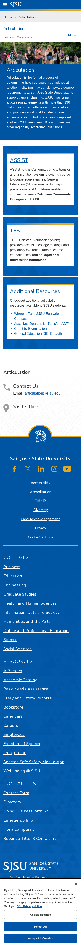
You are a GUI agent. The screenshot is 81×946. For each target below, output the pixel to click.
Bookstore (13, 707)
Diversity (40, 510)
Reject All (40, 926)
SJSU (16, 4)
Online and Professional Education (36, 630)
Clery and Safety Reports (27, 698)
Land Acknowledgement (40, 519)
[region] (40, 912)
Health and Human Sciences (30, 603)
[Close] (76, 883)
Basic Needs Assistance (25, 689)
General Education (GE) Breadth (38, 333)
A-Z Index (12, 671)
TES (15, 230)
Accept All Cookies (40, 938)
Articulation (13, 28)
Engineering (14, 585)
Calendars (13, 716)
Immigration (14, 753)
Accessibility (40, 482)
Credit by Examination (30, 328)
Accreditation (40, 492)
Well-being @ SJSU (21, 771)
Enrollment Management (18, 37)
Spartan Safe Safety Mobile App (33, 762)
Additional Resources (35, 291)
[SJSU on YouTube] (67, 469)
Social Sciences (17, 649)
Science (10, 640)
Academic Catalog (20, 680)
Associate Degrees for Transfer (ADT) (41, 323)
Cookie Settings (40, 537)
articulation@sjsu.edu (43, 393)
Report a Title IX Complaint (29, 838)
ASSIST (19, 160)
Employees (14, 734)
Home (7, 17)
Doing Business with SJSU (28, 811)
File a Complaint (18, 829)
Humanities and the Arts (27, 621)
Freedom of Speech (21, 743)
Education (12, 576)
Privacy (40, 528)
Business (11, 567)
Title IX (40, 500)
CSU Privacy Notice (29, 906)
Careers (10, 725)
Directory (12, 802)
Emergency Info (18, 820)
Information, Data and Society (31, 612)
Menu (72, 35)
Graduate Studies (19, 594)
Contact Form (16, 793)
